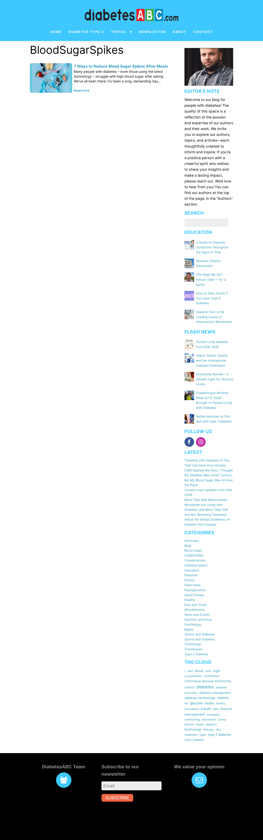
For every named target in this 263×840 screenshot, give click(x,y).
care (208, 671)
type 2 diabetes (194, 739)
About (180, 32)
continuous (211, 676)
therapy (208, 729)
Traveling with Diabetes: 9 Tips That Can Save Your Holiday (206, 462)
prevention (209, 719)
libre (216, 709)
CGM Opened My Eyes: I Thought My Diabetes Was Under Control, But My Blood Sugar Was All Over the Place (208, 477)
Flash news (192, 585)
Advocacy (191, 541)
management (194, 714)
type (202, 735)
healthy (220, 703)
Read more (81, 90)
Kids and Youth (195, 605)
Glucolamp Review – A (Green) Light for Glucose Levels (214, 379)
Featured (190, 575)
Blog (187, 546)
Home (56, 32)
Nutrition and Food (198, 620)
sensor (189, 724)
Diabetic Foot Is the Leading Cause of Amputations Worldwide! (214, 317)
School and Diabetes (199, 634)
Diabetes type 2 (86, 32)
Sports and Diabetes (199, 639)
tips (218, 729)
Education (191, 570)
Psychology (192, 624)
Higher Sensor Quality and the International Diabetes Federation (212, 360)
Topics (118, 32)
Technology (192, 644)
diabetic (223, 698)
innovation (191, 709)
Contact (203, 32)
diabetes (205, 686)
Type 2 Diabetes (196, 654)
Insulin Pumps (194, 595)
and (190, 671)
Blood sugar (193, 550)
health (209, 703)
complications (193, 676)
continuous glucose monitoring (207, 681)
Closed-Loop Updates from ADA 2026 (208, 492)
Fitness (189, 580)
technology (192, 729)
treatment (191, 735)
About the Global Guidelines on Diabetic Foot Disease (207, 521)
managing (213, 714)
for (186, 703)
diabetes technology (199, 698)
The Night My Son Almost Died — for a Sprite (211, 279)
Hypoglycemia (194, 590)
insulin (206, 708)
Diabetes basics (196, 565)
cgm (216, 671)
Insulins (189, 600)
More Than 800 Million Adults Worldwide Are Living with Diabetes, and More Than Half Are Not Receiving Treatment (206, 507)
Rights (188, 629)
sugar (200, 724)
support (211, 724)
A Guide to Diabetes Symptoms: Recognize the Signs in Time (212, 247)
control (189, 687)
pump (222, 719)
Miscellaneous (194, 610)
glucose (196, 703)
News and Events (197, 615)
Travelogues (193, 649)
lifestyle (226, 709)
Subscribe (117, 797)
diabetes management (215, 693)
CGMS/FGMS (194, 555)
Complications (194, 560)
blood (199, 671)
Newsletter (152, 32)
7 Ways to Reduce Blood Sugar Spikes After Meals (121, 66)
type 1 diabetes (219, 735)
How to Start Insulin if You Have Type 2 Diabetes (212, 298)
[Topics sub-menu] (131, 32)
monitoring (192, 719)
